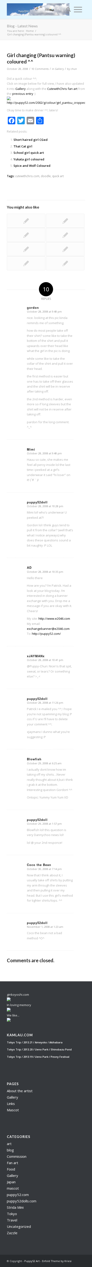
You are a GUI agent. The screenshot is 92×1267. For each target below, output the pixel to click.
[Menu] (78, 9)
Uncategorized (19, 1226)
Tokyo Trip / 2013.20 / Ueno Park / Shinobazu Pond (39, 1049)
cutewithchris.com (27, 176)
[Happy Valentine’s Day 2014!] (65, 249)
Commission (16, 1156)
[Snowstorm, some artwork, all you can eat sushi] (26, 235)
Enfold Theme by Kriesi (56, 1261)
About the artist (20, 1090)
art (9, 1143)
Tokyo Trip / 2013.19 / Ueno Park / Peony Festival (38, 1056)
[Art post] (26, 263)
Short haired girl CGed (30, 140)
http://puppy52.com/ (46, 633)
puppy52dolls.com (21, 1201)
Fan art (12, 1162)
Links (11, 1103)
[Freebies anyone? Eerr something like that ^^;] (26, 221)
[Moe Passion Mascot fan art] (65, 221)
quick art (58, 176)
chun (74, 69)
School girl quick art (28, 153)
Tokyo (12, 1213)
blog (10, 1150)
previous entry (22, 94)
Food (11, 1169)
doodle (46, 176)
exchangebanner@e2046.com (48, 629)
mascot (13, 1188)
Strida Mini (15, 1207)
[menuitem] (67, 9)
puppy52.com (18, 1194)
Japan (11, 1181)
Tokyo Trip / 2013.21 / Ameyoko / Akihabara (35, 1042)
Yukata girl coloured (28, 159)
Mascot (13, 1110)
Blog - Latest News (22, 26)
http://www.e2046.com (54, 618)
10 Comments (40, 69)
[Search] (67, 9)
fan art (72, 89)
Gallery (59, 69)
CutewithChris (57, 89)
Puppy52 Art (32, 1261)
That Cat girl (22, 146)
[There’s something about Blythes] (65, 263)
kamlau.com (20, 1035)
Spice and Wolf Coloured (31, 165)
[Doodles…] (65, 235)
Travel (12, 1220)
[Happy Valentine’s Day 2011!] (26, 249)
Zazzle (12, 1232)
